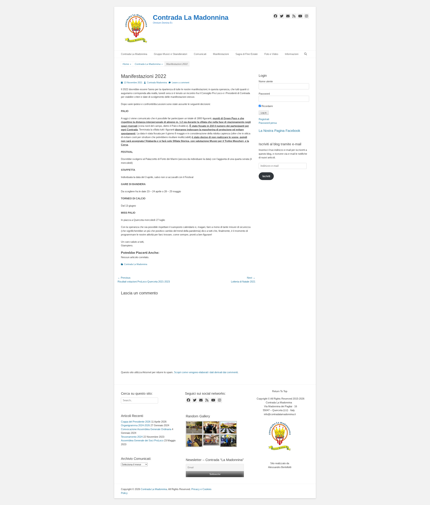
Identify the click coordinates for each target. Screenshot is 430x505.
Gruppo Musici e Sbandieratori (170, 54)
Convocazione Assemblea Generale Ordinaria (146, 429)
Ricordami (267, 106)
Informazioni (291, 54)
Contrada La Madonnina (190, 17)
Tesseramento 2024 (132, 436)
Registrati (264, 119)
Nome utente (266, 81)
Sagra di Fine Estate (246, 54)
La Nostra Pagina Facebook (279, 131)
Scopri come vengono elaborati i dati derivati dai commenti (206, 372)
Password (264, 93)
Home (127, 64)
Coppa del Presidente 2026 (135, 421)
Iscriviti (266, 176)
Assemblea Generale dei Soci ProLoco (142, 440)
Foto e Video (271, 54)
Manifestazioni (221, 54)
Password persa (268, 122)
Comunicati (200, 54)
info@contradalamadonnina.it (280, 414)
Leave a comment (180, 82)
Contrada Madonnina (157, 82)
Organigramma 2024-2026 (135, 425)
